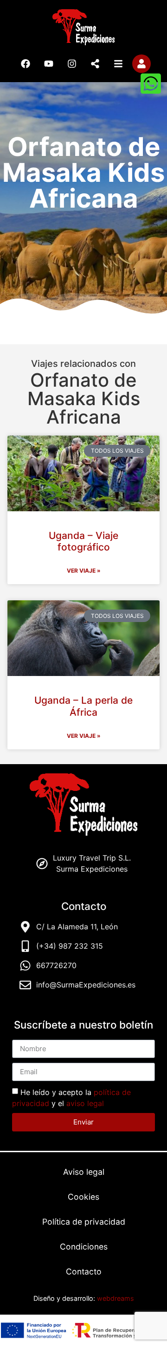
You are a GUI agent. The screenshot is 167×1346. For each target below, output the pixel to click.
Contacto (84, 1271)
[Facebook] (25, 63)
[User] (141, 63)
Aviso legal (83, 1172)
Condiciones (84, 1246)
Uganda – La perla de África (83, 706)
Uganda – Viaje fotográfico (83, 541)
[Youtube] (48, 63)
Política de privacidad (83, 1221)
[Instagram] (72, 63)
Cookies (83, 1197)
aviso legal (85, 1102)
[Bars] (118, 63)
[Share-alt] (95, 63)
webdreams (115, 1298)
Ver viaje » (84, 570)
